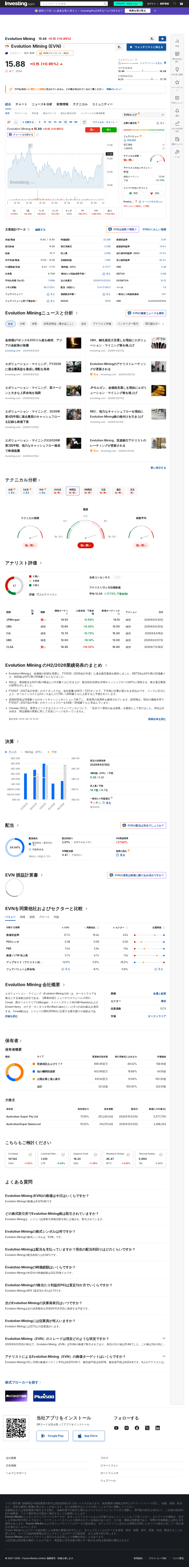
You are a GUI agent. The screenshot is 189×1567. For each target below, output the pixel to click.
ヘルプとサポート (16, 1473)
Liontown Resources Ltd (54, 1153)
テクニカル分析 (21, 479)
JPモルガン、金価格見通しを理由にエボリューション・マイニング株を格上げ (118, 390)
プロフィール (20, 113)
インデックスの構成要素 (92, 113)
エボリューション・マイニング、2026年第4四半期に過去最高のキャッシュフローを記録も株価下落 (32, 417)
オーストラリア (157, 1016)
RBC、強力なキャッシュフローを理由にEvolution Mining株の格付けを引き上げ (116, 414)
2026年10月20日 (102, 280)
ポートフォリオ (109, 1473)
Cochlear (13, 1153)
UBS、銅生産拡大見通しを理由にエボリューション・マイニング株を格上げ (118, 342)
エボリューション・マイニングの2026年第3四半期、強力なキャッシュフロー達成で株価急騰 (32, 445)
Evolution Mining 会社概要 (32, 984)
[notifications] (175, 3)
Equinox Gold (81, 1153)
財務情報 (62, 104)
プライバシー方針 (157, 1558)
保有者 (11, 1040)
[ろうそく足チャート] (9, 122)
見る (67, 968)
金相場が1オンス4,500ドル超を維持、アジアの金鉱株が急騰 (33, 342)
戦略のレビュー (114, 89)
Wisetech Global (115, 1153)
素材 (163, 1001)
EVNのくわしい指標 (154, 229)
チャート (21, 104)
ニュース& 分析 (42, 104)
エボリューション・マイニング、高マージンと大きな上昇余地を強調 (33, 390)
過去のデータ (49, 113)
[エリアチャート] (16, 122)
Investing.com (12, 350)
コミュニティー (102, 104)
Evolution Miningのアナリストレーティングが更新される (118, 366)
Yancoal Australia (148, 1153)
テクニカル (80, 104)
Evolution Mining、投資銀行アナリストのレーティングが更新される (118, 442)
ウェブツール (108, 1480)
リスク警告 (178, 1558)
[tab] (11, 491)
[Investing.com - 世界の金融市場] (19, 3)
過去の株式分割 (68, 113)
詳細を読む (11, 1016)
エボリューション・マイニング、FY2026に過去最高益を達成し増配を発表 (33, 366)
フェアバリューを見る (151, 63)
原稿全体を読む (157, 718)
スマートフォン (109, 1465)
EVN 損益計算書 (21, 875)
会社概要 (11, 1457)
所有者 (35, 113)
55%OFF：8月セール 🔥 (128, 3)
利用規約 (138, 1558)
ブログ (104, 1457)
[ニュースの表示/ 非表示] (84, 122)
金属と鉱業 (159, 993)
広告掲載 (11, 1465)
